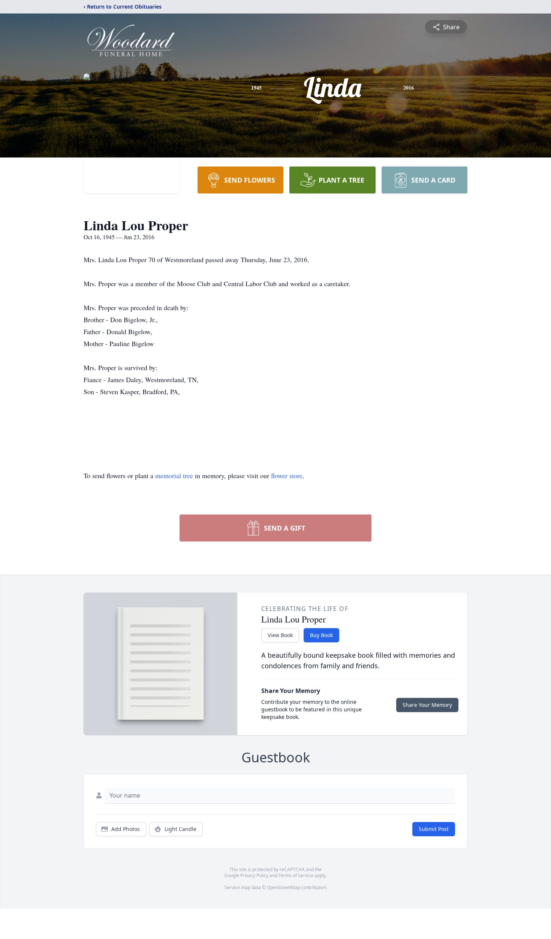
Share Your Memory (427, 704)
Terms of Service (295, 875)
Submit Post (434, 828)
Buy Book (321, 635)
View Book (280, 635)
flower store (286, 475)
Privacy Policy (254, 875)
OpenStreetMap (283, 887)
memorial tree (174, 475)
